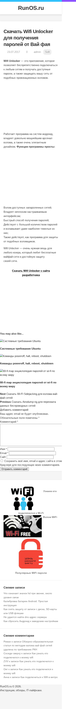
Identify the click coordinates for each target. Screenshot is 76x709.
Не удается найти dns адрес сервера (25, 617)
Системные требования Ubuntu (20, 348)
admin (37, 51)
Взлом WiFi (50, 517)
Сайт (3, 456)
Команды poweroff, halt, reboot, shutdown (26, 363)
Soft (47, 51)
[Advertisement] (31, 108)
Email (4, 453)
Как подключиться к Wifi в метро (39, 677)
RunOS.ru (31, 8)
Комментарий (9, 421)
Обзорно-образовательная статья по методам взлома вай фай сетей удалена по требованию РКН (28, 645)
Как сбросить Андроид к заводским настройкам (31, 621)
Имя (3, 448)
